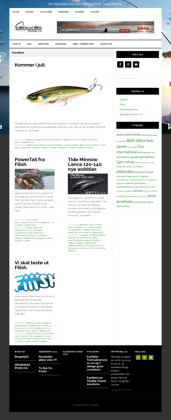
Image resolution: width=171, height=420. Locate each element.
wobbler (36, 148)
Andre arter (41, 140)
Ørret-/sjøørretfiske (65, 140)
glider (67, 145)
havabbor (75, 145)
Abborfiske (30, 140)
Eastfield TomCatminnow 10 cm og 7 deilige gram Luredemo (97, 363)
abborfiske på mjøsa (149, 135)
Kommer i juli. (30, 65)
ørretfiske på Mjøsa (143, 202)
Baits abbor (136, 140)
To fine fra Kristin (45, 369)
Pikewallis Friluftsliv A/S (131, 114)
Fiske (28, 220)
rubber (27, 341)
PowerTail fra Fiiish (30, 162)
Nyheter (51, 140)
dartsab (129, 147)
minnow (71, 238)
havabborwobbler (97, 235)
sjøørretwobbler (76, 246)
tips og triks (147, 191)
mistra (133, 167)
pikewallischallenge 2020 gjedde (132, 176)
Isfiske (129, 162)
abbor (29, 145)
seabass (71, 243)
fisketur (125, 157)
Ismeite (137, 163)
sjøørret (18, 238)
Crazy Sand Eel (21, 336)
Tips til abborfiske (83, 140)
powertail (42, 236)
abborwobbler (21, 230)
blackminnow (47, 333)
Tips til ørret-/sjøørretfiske (90, 233)
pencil (88, 145)
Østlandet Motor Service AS (137, 196)
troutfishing (99, 248)
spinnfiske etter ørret (140, 187)
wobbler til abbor (48, 148)
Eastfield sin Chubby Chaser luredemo (96, 381)
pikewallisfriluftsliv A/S (139, 180)
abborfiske (37, 228)
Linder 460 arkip (123, 166)
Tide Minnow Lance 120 (94, 246)
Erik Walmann (144, 152)
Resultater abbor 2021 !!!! (48, 358)
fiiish (31, 230)
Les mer (115, 384)
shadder (35, 341)
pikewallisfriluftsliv (42, 339)
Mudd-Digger (20, 339)
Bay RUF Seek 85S (39, 145)
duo (135, 146)
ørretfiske (38, 233)
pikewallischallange (143, 172)
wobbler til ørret (86, 148)
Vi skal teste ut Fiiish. (32, 265)
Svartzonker (128, 191)
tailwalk (138, 190)
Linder (151, 163)
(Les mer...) (34, 130)
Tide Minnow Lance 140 (77, 248)
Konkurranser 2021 (129, 109)
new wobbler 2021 (84, 238)
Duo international (55, 145)
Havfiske (46, 336)
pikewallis (96, 145)
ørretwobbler (21, 236)
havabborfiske (21, 233)
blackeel (37, 333)
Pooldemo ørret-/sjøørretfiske (82, 230)
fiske (118, 157)
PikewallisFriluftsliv (32, 27)
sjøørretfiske (29, 238)
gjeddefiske (147, 157)
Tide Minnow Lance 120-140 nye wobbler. (85, 164)
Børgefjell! (22, 356)
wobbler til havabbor (67, 148)
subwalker (26, 148)
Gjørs (120, 162)
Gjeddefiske (46, 323)
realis (123, 183)
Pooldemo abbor (94, 227)
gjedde (134, 157)
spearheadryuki (123, 187)
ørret (82, 145)
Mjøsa (139, 166)
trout (90, 248)
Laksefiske (145, 163)
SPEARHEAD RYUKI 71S (22, 366)
